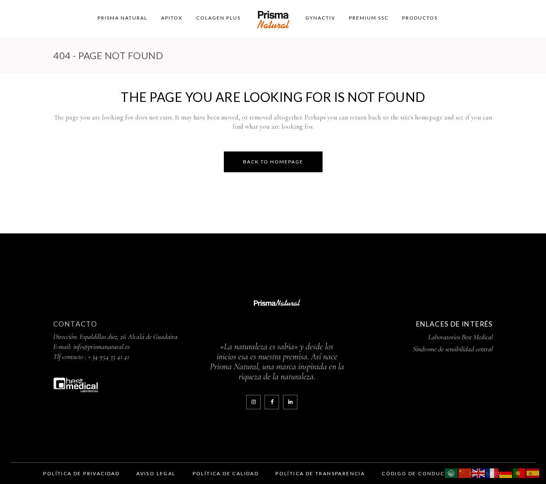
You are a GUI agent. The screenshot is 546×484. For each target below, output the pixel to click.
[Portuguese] (519, 472)
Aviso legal (155, 473)
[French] (492, 472)
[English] (479, 472)
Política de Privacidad (81, 473)
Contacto (75, 324)
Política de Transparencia (320, 473)
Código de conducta (417, 473)
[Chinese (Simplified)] (465, 472)
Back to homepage (273, 162)
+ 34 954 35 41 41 (108, 356)
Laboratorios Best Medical (460, 337)
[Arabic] (451, 472)
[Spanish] (533, 472)
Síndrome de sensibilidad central (453, 349)
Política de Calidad (226, 473)
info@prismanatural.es (101, 346)
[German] (506, 472)
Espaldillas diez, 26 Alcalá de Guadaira (128, 336)
